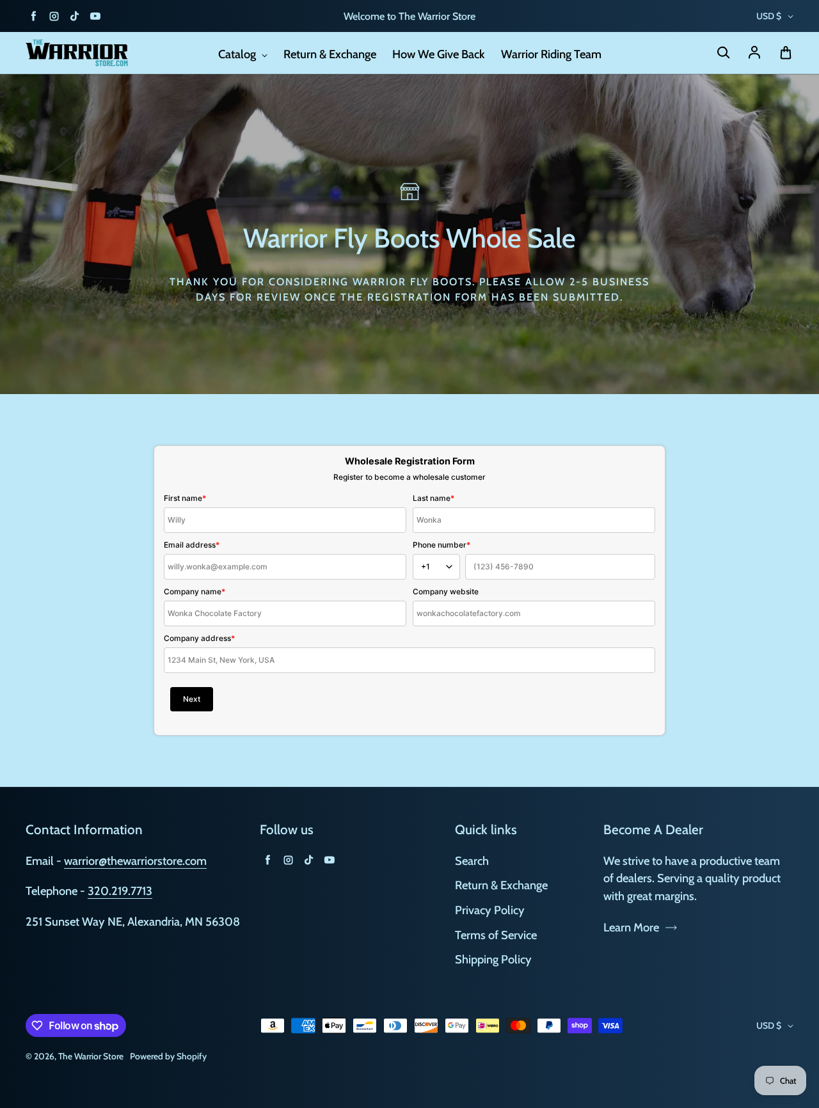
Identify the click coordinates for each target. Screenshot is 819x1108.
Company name (194, 591)
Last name (433, 498)
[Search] (723, 53)
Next (191, 699)
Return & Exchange (329, 54)
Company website (446, 591)
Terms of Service (496, 935)
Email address (191, 545)
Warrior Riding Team (551, 54)
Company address (199, 638)
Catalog (238, 54)
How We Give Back (438, 54)
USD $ (768, 16)
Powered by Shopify (168, 1056)
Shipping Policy (493, 959)
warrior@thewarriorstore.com (135, 860)
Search (472, 860)
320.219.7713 (120, 890)
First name (185, 498)
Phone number (441, 545)
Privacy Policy (490, 910)
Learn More (631, 927)
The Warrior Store (90, 1056)
